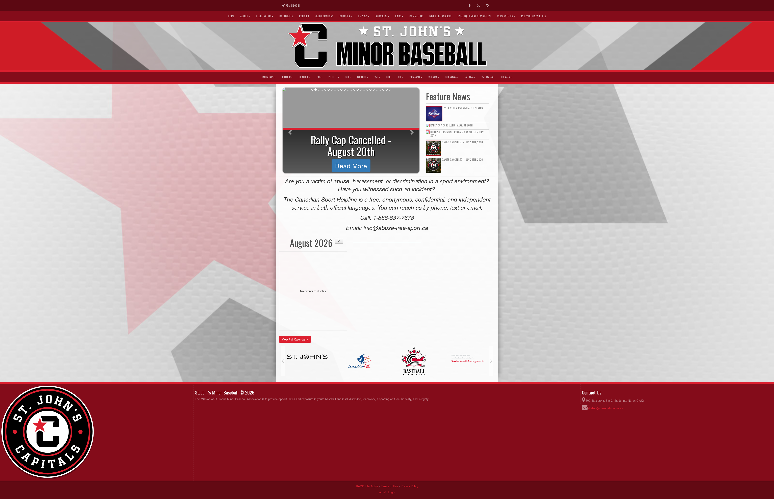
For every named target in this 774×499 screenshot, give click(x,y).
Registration (263, 16)
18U (400, 77)
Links (398, 16)
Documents (286, 16)
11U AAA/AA (415, 77)
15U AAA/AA (487, 77)
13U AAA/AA (451, 77)
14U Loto (361, 77)
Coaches (344, 16)
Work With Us (505, 16)
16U (388, 77)
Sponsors (381, 16)
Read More (351, 165)
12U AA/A (432, 77)
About (244, 16)
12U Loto (332, 77)
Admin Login (387, 492)
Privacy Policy (409, 486)
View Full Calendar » (295, 339)
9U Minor (304, 77)
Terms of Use (389, 486)
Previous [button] (283, 361)
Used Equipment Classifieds (474, 16)
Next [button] (491, 361)
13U (347, 77)
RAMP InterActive (367, 486)
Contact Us (416, 16)
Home (231, 16)
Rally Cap (267, 77)
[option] (307, 361)
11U (318, 77)
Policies (304, 16)
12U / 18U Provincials (533, 16)
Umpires (362, 16)
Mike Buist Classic (440, 16)
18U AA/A (505, 77)
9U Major (286, 77)
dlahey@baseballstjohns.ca (605, 408)
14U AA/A (469, 77)
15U (376, 77)
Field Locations (324, 16)
